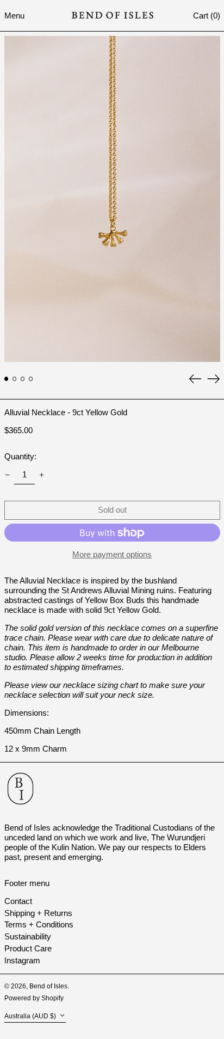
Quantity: (20, 456)
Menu (14, 15)
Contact (18, 901)
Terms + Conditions (38, 924)
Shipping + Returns (38, 913)
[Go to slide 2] (15, 379)
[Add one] (42, 475)
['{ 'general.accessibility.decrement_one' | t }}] (7, 475)
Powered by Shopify (34, 998)
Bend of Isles (48, 986)
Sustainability (27, 936)
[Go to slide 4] (31, 379)
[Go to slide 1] (6, 379)
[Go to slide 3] (23, 379)
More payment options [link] (112, 554)
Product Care (28, 948)
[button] (206, 15)
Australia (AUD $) (31, 1016)
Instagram (22, 960)
